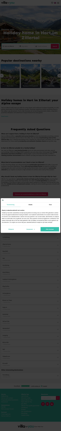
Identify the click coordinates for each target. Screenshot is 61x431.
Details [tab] (30, 204)
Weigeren (11, 229)
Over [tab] (50, 204)
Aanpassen (29, 229)
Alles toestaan (50, 229)
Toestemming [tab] (10, 204)
